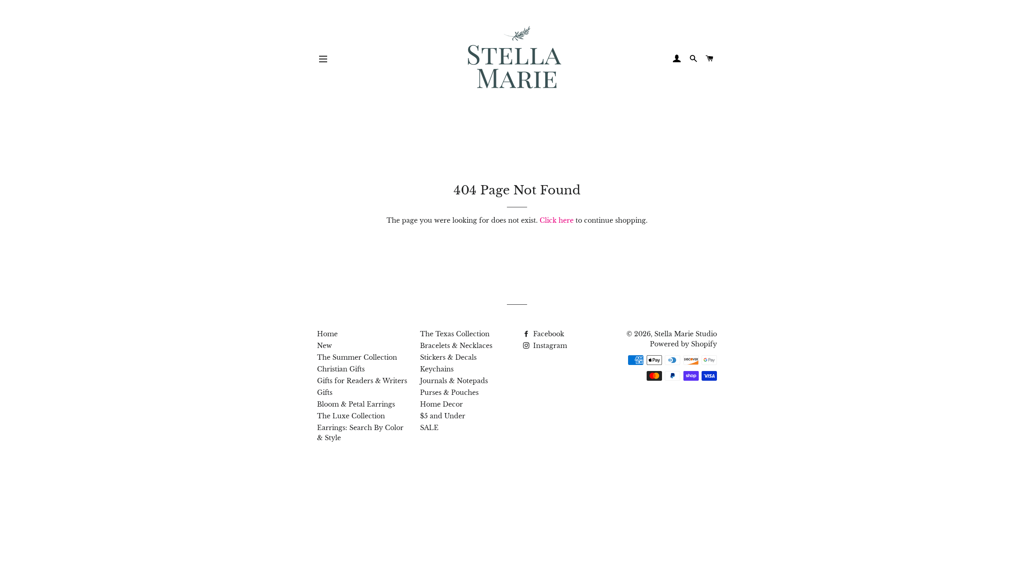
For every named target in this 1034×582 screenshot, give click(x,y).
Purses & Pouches (449, 392)
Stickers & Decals (448, 357)
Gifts (324, 392)
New (324, 346)
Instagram (549, 346)
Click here (557, 220)
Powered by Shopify (683, 344)
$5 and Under (442, 416)
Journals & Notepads (454, 381)
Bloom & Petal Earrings (356, 404)
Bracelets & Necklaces (456, 346)
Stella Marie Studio (685, 334)
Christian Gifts (341, 369)
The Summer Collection (357, 357)
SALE (429, 428)
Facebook (547, 334)
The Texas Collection (455, 334)
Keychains (437, 369)
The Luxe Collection (351, 416)
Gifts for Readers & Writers (362, 381)
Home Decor (441, 404)
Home (327, 334)
